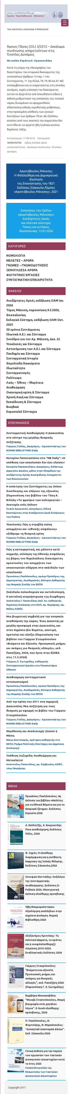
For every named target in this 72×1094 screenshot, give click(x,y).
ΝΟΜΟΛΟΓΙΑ (14, 142)
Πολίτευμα (13, 377)
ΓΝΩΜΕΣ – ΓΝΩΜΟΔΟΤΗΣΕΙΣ (27, 265)
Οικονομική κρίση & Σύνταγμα (27, 392)
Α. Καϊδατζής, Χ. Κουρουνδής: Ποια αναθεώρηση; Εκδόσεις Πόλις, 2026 (43, 829)
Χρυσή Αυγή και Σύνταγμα (24, 397)
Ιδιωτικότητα (15, 368)
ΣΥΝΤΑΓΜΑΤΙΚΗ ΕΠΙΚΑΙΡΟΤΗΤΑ (29, 279)
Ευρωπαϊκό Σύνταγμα (21, 411)
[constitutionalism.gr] (36, 19)
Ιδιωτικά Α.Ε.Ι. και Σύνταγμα (26, 334)
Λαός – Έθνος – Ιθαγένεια (24, 382)
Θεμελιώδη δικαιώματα (23, 363)
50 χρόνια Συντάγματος (23, 329)
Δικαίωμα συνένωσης (38, 147)
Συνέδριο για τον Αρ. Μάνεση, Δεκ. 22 (33, 339)
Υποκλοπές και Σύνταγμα (24, 344)
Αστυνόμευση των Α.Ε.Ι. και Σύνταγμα (33, 348)
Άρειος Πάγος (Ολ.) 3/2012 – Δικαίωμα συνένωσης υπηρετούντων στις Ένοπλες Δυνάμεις (36, 50)
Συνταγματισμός (18, 373)
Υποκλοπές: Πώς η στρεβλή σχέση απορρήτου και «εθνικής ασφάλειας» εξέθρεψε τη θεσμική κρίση (31, 529)
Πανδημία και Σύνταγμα (23, 353)
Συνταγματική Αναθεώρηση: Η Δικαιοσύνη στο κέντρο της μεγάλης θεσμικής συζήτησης (35, 437)
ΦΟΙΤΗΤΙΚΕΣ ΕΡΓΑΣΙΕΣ (23, 275)
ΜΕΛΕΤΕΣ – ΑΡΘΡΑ (20, 260)
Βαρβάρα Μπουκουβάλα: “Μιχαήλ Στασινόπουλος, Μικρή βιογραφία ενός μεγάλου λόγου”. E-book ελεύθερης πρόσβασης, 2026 (45, 1004)
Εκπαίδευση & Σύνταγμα (23, 402)
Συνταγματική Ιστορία (22, 358)
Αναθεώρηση (15, 387)
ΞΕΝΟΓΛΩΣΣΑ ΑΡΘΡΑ (22, 270)
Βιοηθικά (12, 406)
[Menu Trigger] (64, 22)
